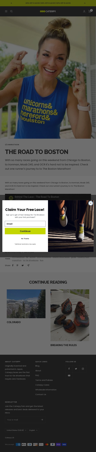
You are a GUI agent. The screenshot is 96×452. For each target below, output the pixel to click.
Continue (25, 231)
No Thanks (25, 238)
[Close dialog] (91, 203)
